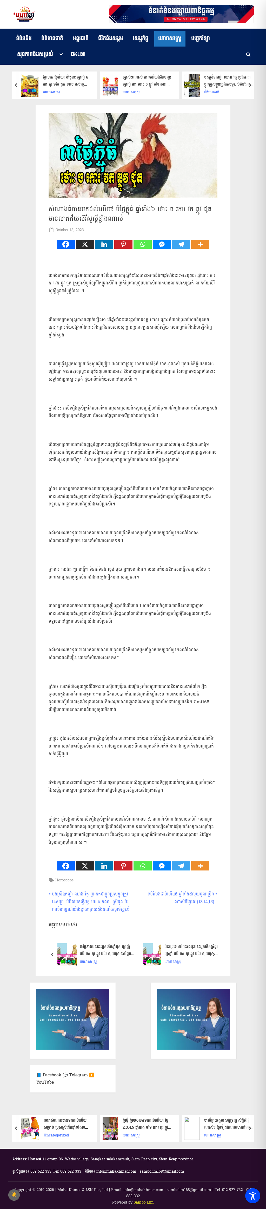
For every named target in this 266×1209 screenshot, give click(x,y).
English (78, 54)
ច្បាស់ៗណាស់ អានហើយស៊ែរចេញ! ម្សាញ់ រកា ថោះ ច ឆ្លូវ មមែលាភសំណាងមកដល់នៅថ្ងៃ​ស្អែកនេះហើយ (147, 81)
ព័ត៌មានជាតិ (52, 38)
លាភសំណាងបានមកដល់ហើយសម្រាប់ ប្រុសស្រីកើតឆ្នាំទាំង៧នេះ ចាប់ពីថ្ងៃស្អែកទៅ (67, 1124)
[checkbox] (14, 1195)
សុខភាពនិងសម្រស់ (35, 54)
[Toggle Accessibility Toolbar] (253, 1196)
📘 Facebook (49, 1075)
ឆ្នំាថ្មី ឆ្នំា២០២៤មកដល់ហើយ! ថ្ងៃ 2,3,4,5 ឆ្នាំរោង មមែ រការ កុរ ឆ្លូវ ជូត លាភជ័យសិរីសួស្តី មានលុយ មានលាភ (145, 1124)
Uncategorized (56, 1135)
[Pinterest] (123, 244)
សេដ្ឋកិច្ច (140, 38)
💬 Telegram (76, 1075)
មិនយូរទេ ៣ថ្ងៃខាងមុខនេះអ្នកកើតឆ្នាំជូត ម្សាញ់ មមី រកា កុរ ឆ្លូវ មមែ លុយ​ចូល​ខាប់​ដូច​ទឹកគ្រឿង (191, 950)
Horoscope (64, 880)
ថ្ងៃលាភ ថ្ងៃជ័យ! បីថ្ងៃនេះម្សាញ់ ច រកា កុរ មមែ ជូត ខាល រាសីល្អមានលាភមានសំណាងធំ (65, 81)
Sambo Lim (144, 1202)
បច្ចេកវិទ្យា (200, 38)
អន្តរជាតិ (81, 38)
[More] (200, 244)
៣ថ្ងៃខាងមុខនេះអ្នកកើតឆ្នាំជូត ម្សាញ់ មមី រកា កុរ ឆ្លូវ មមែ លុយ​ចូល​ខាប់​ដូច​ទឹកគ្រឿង (105, 950)
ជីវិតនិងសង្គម (110, 38)
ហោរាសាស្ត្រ (170, 38)
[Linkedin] (104, 244)
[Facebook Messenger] (162, 244)
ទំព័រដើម (24, 38)
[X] (85, 244)
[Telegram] (181, 244)
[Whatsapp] (143, 244)
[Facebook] (66, 244)
